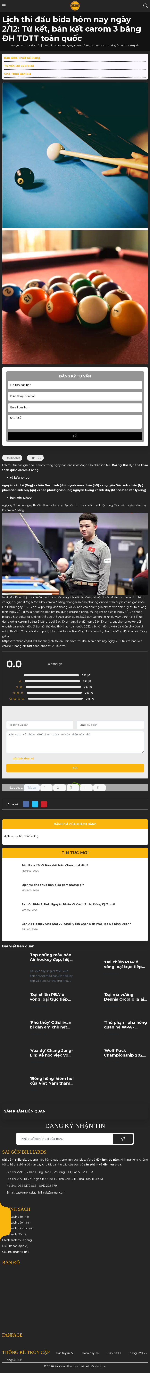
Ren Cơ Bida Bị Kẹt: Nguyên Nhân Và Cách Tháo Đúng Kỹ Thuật (68, 904)
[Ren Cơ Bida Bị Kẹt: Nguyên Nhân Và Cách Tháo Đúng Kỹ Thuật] (12, 910)
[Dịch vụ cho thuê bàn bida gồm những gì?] (12, 891)
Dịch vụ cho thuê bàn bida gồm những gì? (53, 885)
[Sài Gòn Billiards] (75, 5)
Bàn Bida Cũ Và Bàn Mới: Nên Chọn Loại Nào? (55, 865)
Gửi (75, 436)
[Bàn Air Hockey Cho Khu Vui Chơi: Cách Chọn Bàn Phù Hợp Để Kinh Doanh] (12, 929)
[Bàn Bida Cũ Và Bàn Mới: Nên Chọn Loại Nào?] (12, 871)
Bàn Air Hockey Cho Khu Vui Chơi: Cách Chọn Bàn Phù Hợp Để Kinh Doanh (76, 924)
